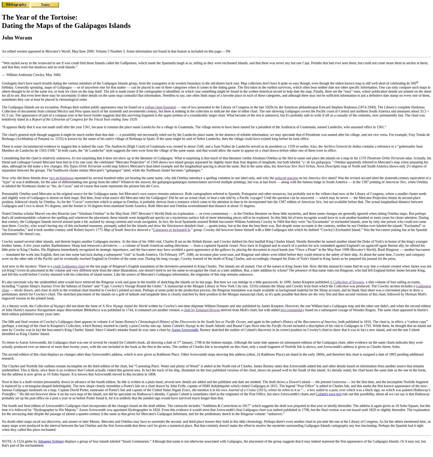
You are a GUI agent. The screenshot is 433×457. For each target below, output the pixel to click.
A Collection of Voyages (347, 282)
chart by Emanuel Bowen (202, 310)
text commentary (292, 310)
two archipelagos (61, 178)
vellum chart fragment (160, 107)
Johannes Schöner (51, 441)
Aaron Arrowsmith (184, 330)
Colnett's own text (328, 394)
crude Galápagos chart (69, 266)
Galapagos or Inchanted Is (171, 230)
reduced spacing (286, 178)
